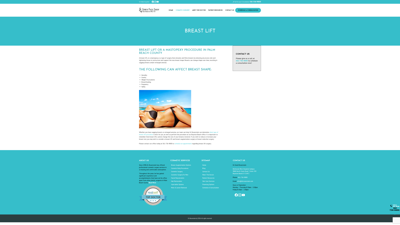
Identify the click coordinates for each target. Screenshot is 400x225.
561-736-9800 (242, 177)
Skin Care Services (208, 181)
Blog (203, 168)
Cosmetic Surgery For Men (179, 175)
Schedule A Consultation (210, 188)
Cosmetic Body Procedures (179, 168)
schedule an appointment (183, 144)
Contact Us (206, 171)
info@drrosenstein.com (245, 181)
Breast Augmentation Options (181, 165)
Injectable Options (177, 184)
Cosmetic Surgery (177, 171)
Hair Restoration (176, 181)
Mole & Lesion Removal (179, 188)
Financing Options (208, 184)
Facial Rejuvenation (177, 178)
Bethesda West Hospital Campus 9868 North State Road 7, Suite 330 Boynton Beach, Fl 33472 (244, 171)
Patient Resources (208, 178)
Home (204, 165)
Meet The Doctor (208, 175)
